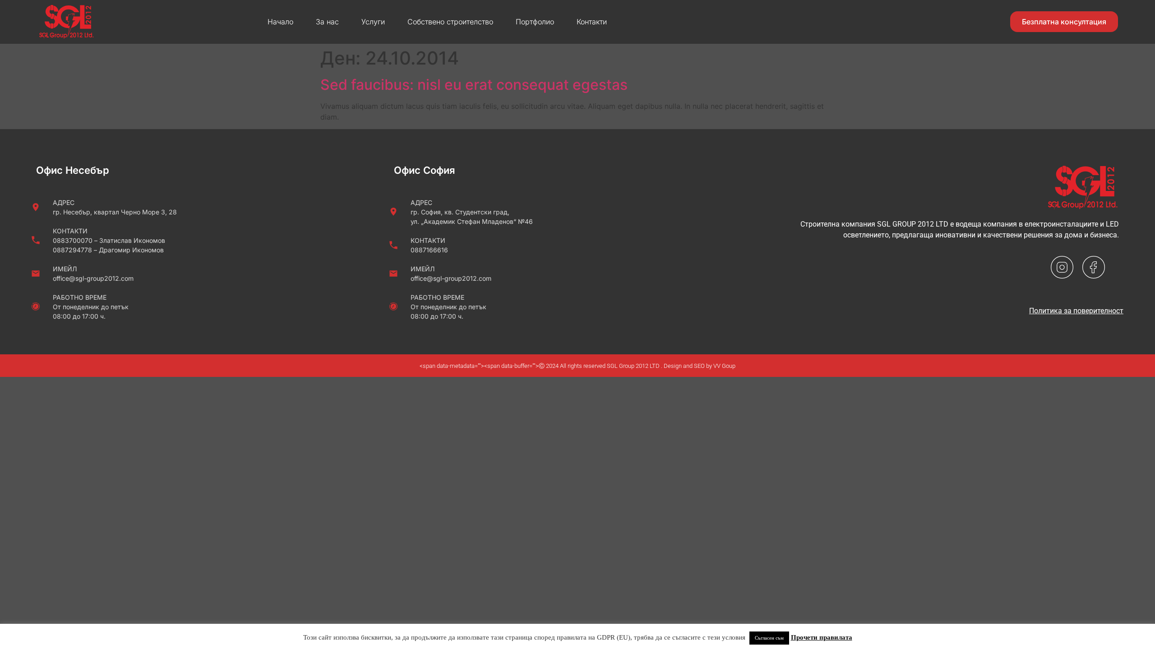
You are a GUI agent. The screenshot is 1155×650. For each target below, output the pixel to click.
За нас (327, 21)
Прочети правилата (821, 637)
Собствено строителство (450, 21)
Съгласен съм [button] (769, 638)
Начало (280, 21)
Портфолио (535, 21)
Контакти (592, 21)
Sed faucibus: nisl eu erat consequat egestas (474, 84)
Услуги (373, 21)
